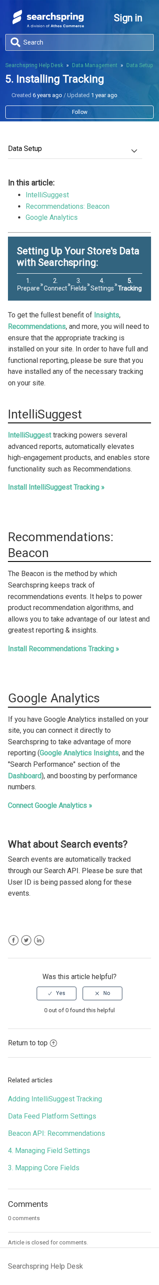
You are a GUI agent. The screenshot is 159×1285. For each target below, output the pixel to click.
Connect (55, 288)
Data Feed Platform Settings (52, 1116)
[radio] (56, 993)
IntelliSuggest (47, 195)
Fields (79, 288)
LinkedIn (39, 940)
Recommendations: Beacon (68, 206)
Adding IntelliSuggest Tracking (55, 1099)
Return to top (28, 1043)
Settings (102, 288)
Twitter (26, 940)
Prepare (28, 288)
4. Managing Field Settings (49, 1150)
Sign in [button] (128, 17)
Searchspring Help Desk (34, 65)
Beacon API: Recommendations (56, 1133)
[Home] (48, 25)
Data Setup (139, 65)
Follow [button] (79, 112)
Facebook (13, 940)
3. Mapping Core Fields (44, 1168)
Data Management (94, 65)
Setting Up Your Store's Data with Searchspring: (78, 256)
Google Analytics (52, 217)
